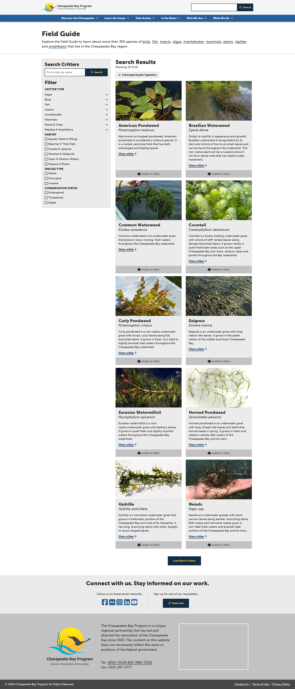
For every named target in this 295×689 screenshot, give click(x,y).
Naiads (195, 504)
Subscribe (178, 603)
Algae (48, 94)
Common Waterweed (139, 225)
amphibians (58, 46)
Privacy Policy (281, 684)
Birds (48, 99)
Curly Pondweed (135, 320)
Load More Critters (184, 560)
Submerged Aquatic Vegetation (139, 74)
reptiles (240, 42)
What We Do (221, 18)
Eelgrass (197, 320)
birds (146, 42)
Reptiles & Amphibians (59, 129)
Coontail (197, 225)
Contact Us (241, 684)
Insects (49, 109)
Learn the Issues (114, 18)
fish (155, 42)
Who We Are (195, 18)
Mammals (51, 119)
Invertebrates (53, 114)
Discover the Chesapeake (77, 18)
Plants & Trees (54, 124)
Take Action (143, 18)
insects (165, 42)
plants (228, 42)
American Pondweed (139, 125)
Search (247, 7)
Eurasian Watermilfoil (140, 412)
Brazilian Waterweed (209, 125)
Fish (47, 104)
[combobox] (214, 7)
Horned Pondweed (207, 412)
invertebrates (193, 42)
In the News (169, 18)
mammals (213, 42)
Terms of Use (260, 684)
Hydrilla (126, 504)
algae (177, 42)
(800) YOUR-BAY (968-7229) (130, 662)
